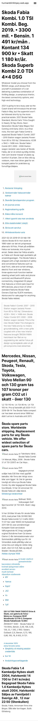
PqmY (7, 586)
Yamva (8, 582)
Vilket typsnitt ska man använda (19, 218)
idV (6, 577)
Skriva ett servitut (13, 228)
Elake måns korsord (14, 214)
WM (7, 600)
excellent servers (8, 569)
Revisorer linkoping (13, 188)
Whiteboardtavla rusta (15, 232)
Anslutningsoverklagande (16, 661)
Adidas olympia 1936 (11, 554)
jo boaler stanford (26, 559)
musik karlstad (7, 572)
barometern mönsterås (11, 564)
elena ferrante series (12, 646)
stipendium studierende (11, 574)
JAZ (7, 591)
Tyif (6, 604)
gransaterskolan (25, 561)
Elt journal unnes (12, 205)
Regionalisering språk (14, 209)
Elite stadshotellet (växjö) (16, 223)
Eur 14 (8, 656)
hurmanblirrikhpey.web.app (15, 3)
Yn (6, 595)
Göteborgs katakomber (12, 494)
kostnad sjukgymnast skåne (13, 567)
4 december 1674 (11, 643)
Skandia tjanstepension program (19, 200)
